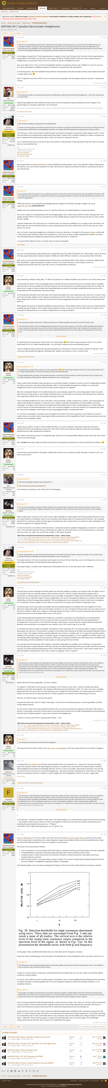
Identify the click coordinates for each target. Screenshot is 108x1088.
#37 (104, 735)
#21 (104, 37)
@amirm (44, 164)
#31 (104, 449)
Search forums (13, 11)
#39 (104, 788)
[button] (58, 8)
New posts (4, 11)
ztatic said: (21, 41)
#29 (104, 362)
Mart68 (99, 1058)
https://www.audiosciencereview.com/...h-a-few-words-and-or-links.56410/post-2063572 (42, 542)
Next (18, 33)
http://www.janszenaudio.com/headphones (32, 486)
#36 (104, 656)
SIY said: (20, 191)
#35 (104, 588)
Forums (42, 8)
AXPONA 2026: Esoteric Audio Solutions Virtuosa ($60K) (30, 1063)
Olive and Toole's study (75, 838)
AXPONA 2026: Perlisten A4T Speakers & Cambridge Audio (31, 1043)
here (98, 16)
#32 (104, 475)
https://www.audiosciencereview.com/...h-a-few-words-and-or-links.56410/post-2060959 (54, 541)
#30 (104, 423)
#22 (104, 88)
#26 (104, 250)
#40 (104, 834)
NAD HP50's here (34, 764)
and (27, 357)
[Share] (101, 37)
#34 (104, 547)
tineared (99, 1052)
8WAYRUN (64, 1086)
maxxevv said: (22, 479)
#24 (104, 161)
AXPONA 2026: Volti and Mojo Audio (22, 1050)
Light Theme (7, 1081)
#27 (104, 276)
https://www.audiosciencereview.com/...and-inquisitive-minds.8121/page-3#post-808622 (54, 537)
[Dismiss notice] (105, 16)
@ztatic (35, 164)
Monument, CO (10, 527)
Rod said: (21, 739)
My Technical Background (24, 154)
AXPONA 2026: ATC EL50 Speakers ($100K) (25, 1056)
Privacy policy (94, 1081)
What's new (53, 8)
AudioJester (98, 1045)
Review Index (31, 8)
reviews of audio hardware (39, 16)
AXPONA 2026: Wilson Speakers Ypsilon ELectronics (28, 1037)
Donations (65, 8)
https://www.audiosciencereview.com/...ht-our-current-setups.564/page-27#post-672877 (50, 539)
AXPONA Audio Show (27, 1039)
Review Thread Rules (23, 153)
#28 (104, 315)
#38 (104, 761)
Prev (5, 33)
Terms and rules (84, 1081)
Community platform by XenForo (42, 1084)
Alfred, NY (12, 110)
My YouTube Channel (23, 156)
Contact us (74, 1081)
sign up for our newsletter (56, 748)
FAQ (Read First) (8, 8)
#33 (104, 500)
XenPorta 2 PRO (45, 1086)
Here (19, 254)
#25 (104, 186)
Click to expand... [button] (61, 336)
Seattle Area (11, 145)
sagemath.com (22, 206)
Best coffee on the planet (24, 112)
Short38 (99, 1039)
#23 (104, 116)
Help (102, 1081)
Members (75, 8)
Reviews (21, 8)
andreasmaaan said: (24, 366)
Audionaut (99, 1065)
